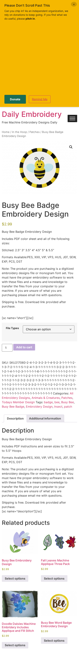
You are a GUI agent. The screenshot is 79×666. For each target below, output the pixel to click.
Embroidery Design (39, 406)
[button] (71, 147)
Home (6, 132)
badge (48, 402)
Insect (58, 406)
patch (68, 406)
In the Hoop (19, 132)
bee (57, 402)
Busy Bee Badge (13, 406)
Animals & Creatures (46, 398)
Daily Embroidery (32, 114)
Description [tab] (15, 418)
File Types (12, 328)
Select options (15, 578)
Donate (15, 99)
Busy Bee (67, 402)
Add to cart (24, 347)
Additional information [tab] (45, 418)
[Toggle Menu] (72, 118)
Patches (34, 132)
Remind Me (39, 99)
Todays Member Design (18, 402)
